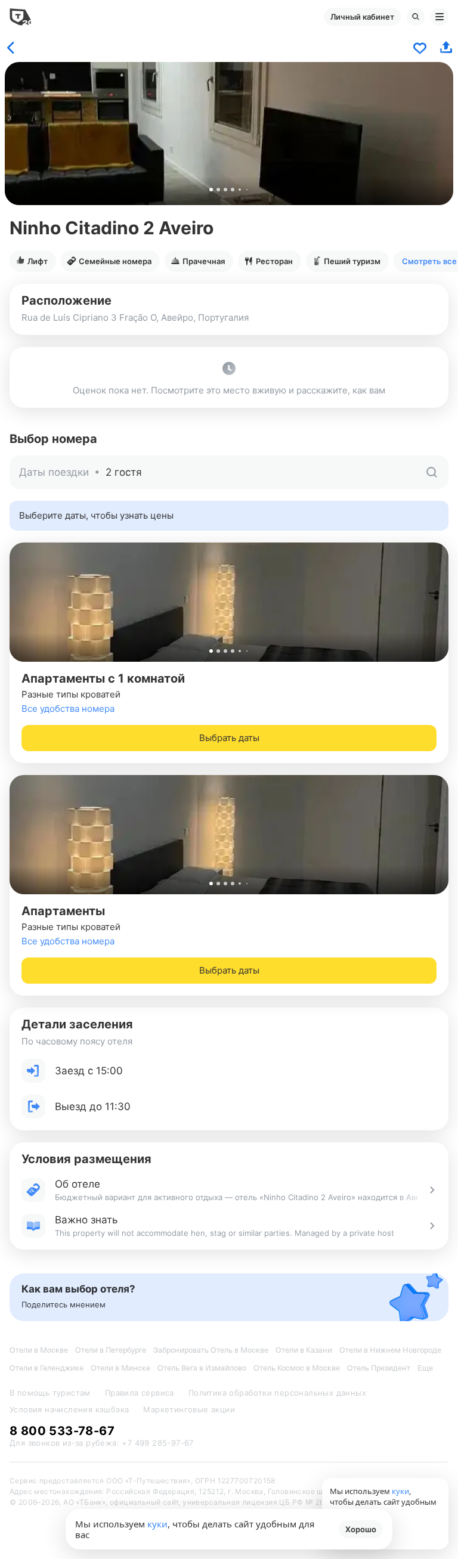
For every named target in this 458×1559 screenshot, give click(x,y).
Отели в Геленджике (46, 1367)
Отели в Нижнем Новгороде (390, 1350)
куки (157, 1523)
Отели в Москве (39, 1350)
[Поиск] (416, 17)
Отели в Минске (120, 1367)
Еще (425, 1367)
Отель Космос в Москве (296, 1367)
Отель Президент (378, 1367)
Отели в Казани (304, 1350)
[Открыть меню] (439, 17)
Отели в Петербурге (110, 1350)
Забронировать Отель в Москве (210, 1350)
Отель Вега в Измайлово (201, 1367)
